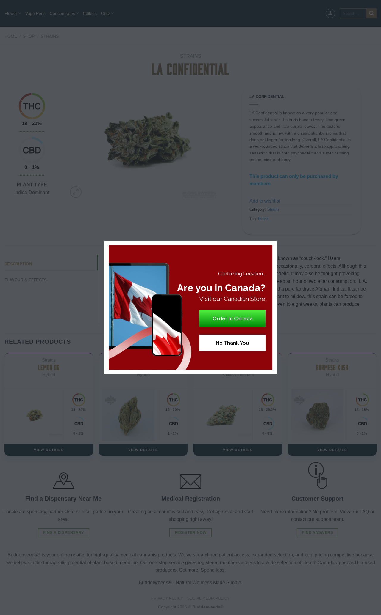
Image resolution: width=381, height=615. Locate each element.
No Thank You (232, 343)
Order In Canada (233, 318)
